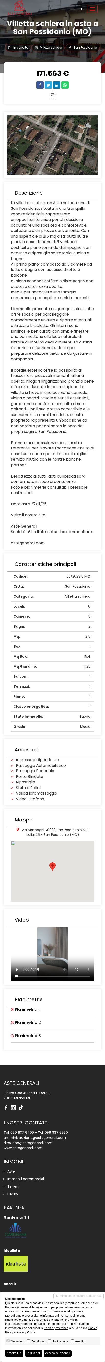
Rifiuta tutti (34, 1353)
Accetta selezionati (57, 1353)
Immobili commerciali (26, 1178)
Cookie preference (56, 1328)
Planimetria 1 (27, 1009)
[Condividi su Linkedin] (56, 85)
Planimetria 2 (27, 1022)
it (81, 9)
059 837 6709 (22, 1132)
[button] (14, 145)
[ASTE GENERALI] (19, 8)
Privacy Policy (25, 1332)
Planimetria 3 (27, 1036)
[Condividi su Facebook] (40, 85)
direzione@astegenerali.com (28, 1142)
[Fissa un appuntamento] (52, 94)
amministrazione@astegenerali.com (35, 1137)
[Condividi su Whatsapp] (65, 85)
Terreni (13, 1186)
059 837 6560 (56, 1132)
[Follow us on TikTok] (22, 1108)
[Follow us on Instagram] (14, 1108)
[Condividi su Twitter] (48, 85)
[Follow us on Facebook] (7, 1108)
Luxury (12, 1194)
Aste (11, 1171)
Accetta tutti (14, 1353)
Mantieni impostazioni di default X (78, 1296)
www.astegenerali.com (23, 1147)
